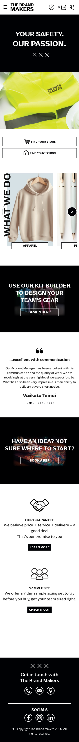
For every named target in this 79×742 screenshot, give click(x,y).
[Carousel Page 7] (49, 403)
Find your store (43, 141)
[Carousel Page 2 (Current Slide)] (30, 403)
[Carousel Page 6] (45, 403)
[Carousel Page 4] (38, 403)
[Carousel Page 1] (27, 403)
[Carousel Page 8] (52, 403)
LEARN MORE (39, 547)
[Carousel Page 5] (41, 403)
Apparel (30, 246)
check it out (39, 610)
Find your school (43, 153)
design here (39, 312)
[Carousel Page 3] (34, 403)
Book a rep (40, 460)
